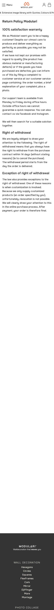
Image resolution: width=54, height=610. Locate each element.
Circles (27, 570)
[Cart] (49, 5)
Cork (27, 582)
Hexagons (27, 567)
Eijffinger (27, 589)
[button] (7, 5)
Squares (27, 574)
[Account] (44, 5)
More (27, 593)
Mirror (27, 586)
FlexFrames (27, 578)
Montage (27, 597)
